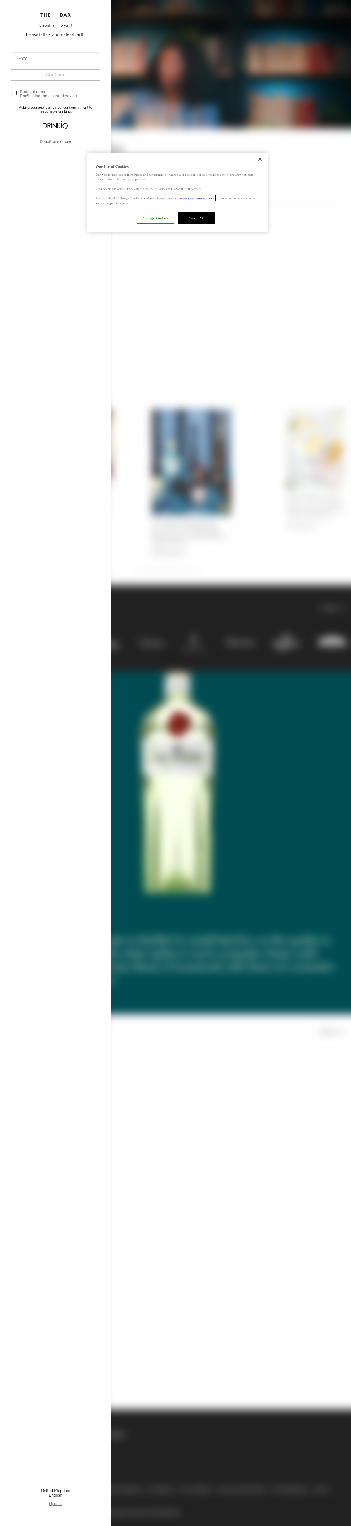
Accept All (196, 218)
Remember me (33, 91)
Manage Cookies (155, 218)
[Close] (260, 159)
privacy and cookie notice (196, 198)
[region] (177, 192)
